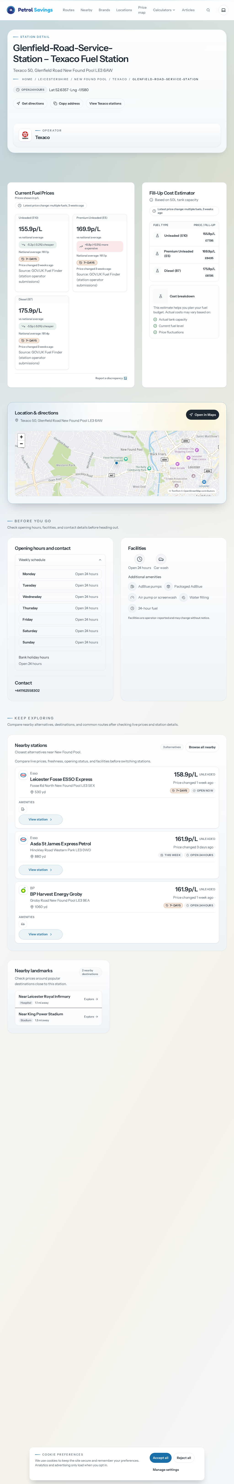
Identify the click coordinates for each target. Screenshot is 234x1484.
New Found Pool (90, 79)
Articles (188, 10)
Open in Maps (205, 415)
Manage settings (166, 1470)
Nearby (86, 10)
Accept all (160, 1458)
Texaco (119, 79)
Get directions (33, 103)
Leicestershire (53, 79)
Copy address (69, 103)
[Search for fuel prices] (208, 10)
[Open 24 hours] (18, 90)
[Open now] (194, 790)
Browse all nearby (202, 747)
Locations (124, 10)
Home (27, 79)
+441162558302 (27, 690)
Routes (68, 10)
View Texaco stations (105, 103)
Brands (104, 10)
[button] (29, 259)
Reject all (184, 1458)
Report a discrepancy (111, 378)
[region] (117, 463)
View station (38, 819)
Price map (142, 10)
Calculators (162, 10)
